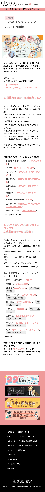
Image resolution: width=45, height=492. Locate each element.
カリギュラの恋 (29, 210)
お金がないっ (20, 288)
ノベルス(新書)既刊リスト (28, 446)
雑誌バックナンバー (25, 432)
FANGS (29, 199)
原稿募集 (21, 450)
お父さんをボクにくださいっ (23, 173)
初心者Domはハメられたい (28, 322)
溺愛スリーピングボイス (22, 187)
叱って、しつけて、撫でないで (26, 329)
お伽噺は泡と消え (24, 301)
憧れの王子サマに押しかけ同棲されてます (23, 205)
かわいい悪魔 (22, 284)
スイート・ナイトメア (24, 167)
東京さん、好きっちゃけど (22, 194)
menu (42, 4)
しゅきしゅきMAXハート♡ (28, 315)
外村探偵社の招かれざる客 (23, 180)
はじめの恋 (21, 308)
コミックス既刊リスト (26, 436)
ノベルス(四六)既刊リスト (28, 441)
